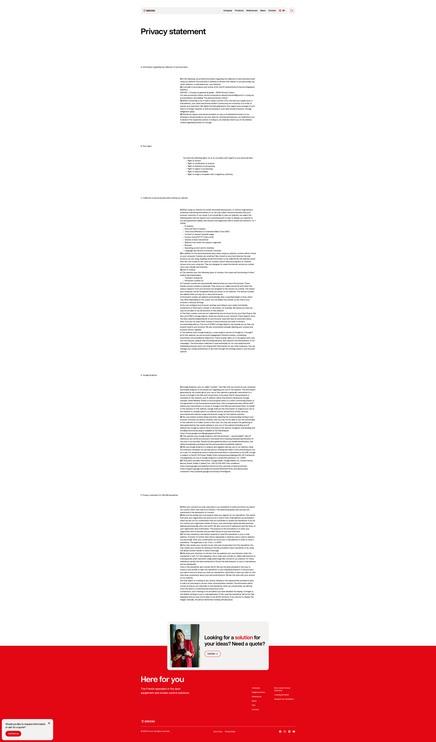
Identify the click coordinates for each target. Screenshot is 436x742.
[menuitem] (149, 10)
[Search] (292, 10)
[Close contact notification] (49, 723)
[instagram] (284, 731)
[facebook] (280, 731)
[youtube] (293, 731)
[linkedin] (289, 731)
